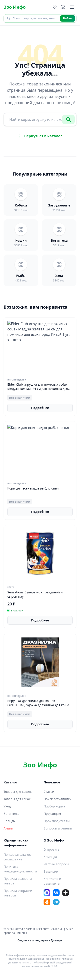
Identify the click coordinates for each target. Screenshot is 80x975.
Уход (7, 806)
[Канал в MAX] (47, 892)
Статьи (49, 791)
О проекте (51, 849)
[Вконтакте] (56, 892)
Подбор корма (54, 806)
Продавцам (52, 813)
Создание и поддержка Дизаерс (40, 940)
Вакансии (51, 871)
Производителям (57, 821)
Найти (67, 18)
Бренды (10, 821)
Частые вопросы (56, 864)
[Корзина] (63, 7)
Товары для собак (17, 799)
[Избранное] (55, 7)
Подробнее (40, 408)
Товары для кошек (18, 791)
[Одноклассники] (47, 902)
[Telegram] (56, 902)
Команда (50, 857)
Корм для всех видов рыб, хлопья (33, 488)
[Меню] (72, 7)
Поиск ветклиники (58, 799)
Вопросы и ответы (58, 828)
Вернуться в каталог (43, 136)
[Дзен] (65, 892)
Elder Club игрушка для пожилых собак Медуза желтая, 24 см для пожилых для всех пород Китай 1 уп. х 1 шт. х (37, 388)
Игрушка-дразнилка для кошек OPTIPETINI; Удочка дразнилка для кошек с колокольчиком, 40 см (39, 705)
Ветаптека (11, 813)
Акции (8, 828)
